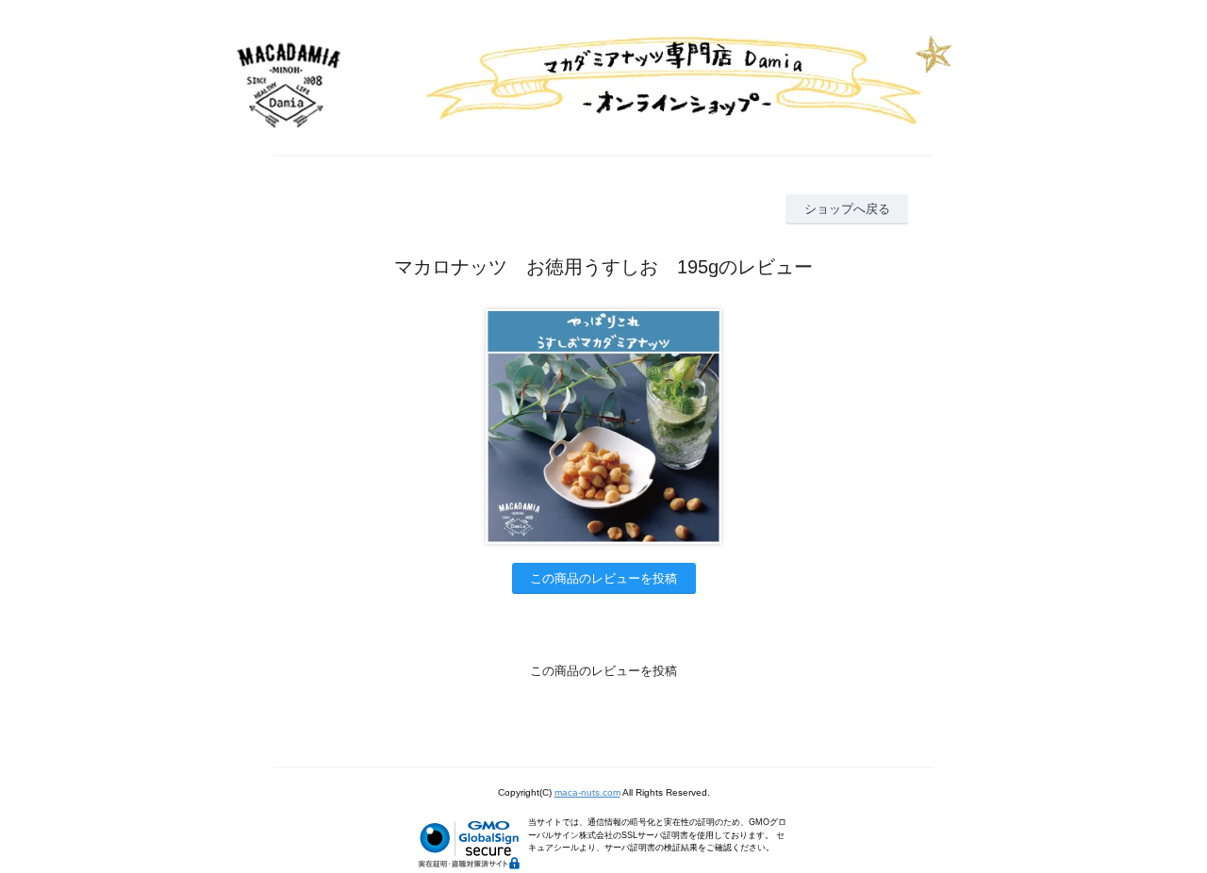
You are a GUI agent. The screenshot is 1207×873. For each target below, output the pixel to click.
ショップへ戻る (847, 209)
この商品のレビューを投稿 (603, 578)
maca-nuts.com (587, 792)
